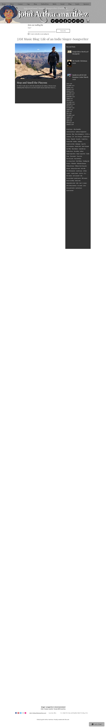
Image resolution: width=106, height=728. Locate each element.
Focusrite (78, 139)
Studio (87, 153)
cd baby (85, 171)
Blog (73, 134)
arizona (68, 168)
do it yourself (76, 175)
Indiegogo (77, 144)
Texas (67, 156)
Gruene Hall (69, 141)
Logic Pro (83, 144)
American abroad (70, 131)
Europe (68, 139)
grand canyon (77, 178)
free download (69, 178)
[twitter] (20, 713)
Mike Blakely (75, 149)
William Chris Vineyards (81, 166)
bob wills (83, 168)
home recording (70, 180)
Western (68, 163)
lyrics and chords (70, 188)
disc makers (69, 175)
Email (29, 27)
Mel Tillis (68, 149)
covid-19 (81, 173)
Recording (76, 151)
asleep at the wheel (75, 168)
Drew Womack (78, 136)
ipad (80, 183)
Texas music (73, 156)
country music (74, 173)
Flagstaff (73, 139)
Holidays (80, 141)
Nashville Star (82, 149)
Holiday (75, 141)
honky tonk (77, 180)
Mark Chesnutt (85, 146)
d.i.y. (85, 173)
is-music (84, 183)
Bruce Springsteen (79, 134)
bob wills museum (70, 171)
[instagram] (25, 713)
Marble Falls (78, 146)
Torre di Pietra (77, 158)
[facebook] (16, 713)
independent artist (70, 183)
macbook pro (79, 188)
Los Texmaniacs (70, 146)
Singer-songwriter (80, 153)
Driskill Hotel (86, 136)
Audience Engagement (81, 131)
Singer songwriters (70, 153)
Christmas (68, 136)
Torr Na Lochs (69, 158)
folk (81, 175)
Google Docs (84, 139)
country (68, 173)
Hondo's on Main (70, 144)
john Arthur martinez (71, 185)
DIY (73, 136)
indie (77, 183)
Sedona (81, 151)
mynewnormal (69, 190)
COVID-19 (87, 134)
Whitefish (73, 163)
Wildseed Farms (70, 166)
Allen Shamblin (77, 129)
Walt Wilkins (79, 161)
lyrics (84, 185)
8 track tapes (69, 129)
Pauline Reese (69, 151)
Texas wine (79, 156)
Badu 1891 (68, 134)
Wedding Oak (86, 161)
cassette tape (79, 171)
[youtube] (18, 713)
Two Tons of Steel (70, 161)
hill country (84, 178)
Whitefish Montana (81, 163)
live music (80, 185)
